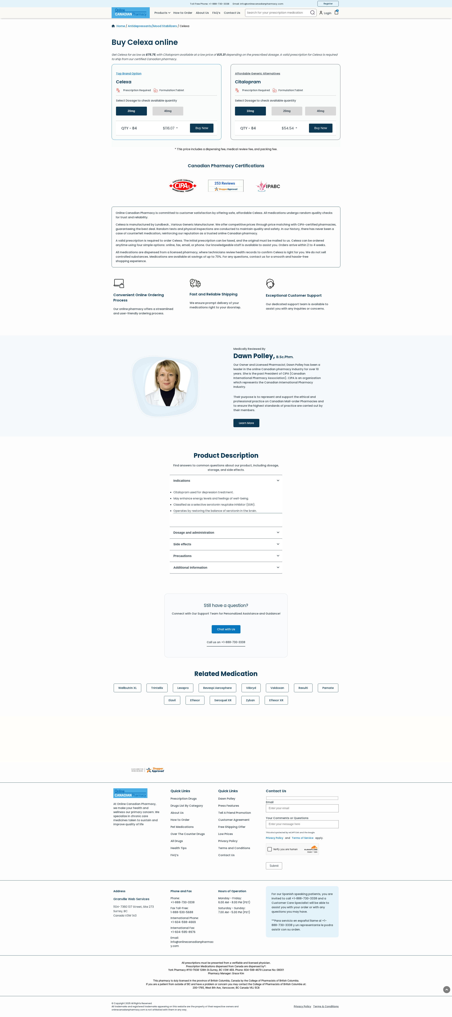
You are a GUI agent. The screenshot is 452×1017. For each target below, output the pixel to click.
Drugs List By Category (187, 806)
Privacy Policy (227, 841)
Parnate (328, 688)
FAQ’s (216, 13)
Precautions (182, 556)
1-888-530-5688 (182, 912)
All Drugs (177, 841)
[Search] (312, 13)
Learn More (249, 423)
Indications (181, 480)
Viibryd (251, 688)
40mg (168, 110)
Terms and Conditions (234, 848)
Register (328, 3)
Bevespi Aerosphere (217, 688)
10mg (250, 110)
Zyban (250, 700)
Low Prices (225, 834)
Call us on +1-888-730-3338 (226, 642)
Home (121, 26)
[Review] (225, 186)
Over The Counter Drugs (188, 834)
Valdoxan (277, 688)
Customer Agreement (233, 820)
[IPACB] (269, 186)
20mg (131, 110)
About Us (202, 13)
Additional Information (190, 567)
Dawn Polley (226, 799)
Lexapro (183, 688)
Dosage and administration (193, 532)
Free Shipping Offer (231, 827)
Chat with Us (226, 629)
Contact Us (232, 13)
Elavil (172, 700)
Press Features (228, 806)
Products (160, 13)
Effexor (195, 700)
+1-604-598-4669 (183, 922)
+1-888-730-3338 (219, 3)
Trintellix (157, 688)
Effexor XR (276, 700)
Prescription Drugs (184, 799)
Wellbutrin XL (127, 688)
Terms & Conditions (326, 1006)
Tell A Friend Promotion (234, 813)
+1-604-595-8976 (183, 932)
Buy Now (201, 128)
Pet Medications (182, 827)
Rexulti (303, 688)
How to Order (182, 13)
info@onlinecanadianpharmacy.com (261, 3)
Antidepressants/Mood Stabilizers (152, 26)
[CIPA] (183, 186)
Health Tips (179, 848)
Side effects (182, 544)
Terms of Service (302, 838)
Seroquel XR (222, 700)
